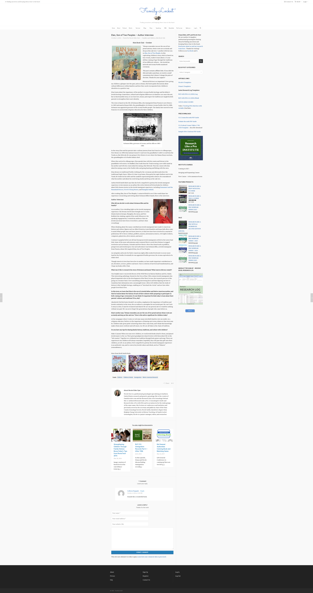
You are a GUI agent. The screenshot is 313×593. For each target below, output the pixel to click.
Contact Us (289, 2)
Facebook (190, 51)
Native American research (150, 377)
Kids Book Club (160, 38)
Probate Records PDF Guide (187, 121)
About (112, 572)
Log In (177, 572)
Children (119, 377)
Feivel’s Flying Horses (131, 189)
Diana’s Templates (184, 86)
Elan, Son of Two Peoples (152, 53)
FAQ (111, 580)
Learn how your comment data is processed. (151, 557)
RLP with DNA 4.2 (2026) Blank (188, 98)
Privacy (112, 576)
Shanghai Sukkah (147, 189)
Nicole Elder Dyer (134, 38)
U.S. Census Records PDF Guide (188, 117)
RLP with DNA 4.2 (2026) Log (188, 94)
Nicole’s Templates (184, 82)
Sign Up (145, 572)
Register (145, 576)
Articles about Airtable (185, 102)
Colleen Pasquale (133, 491)
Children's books (128, 377)
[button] (201, 61)
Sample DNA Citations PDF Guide (189, 131)
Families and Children (148, 38)
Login (305, 2)
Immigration (137, 377)
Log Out (178, 576)
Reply (142, 491)
